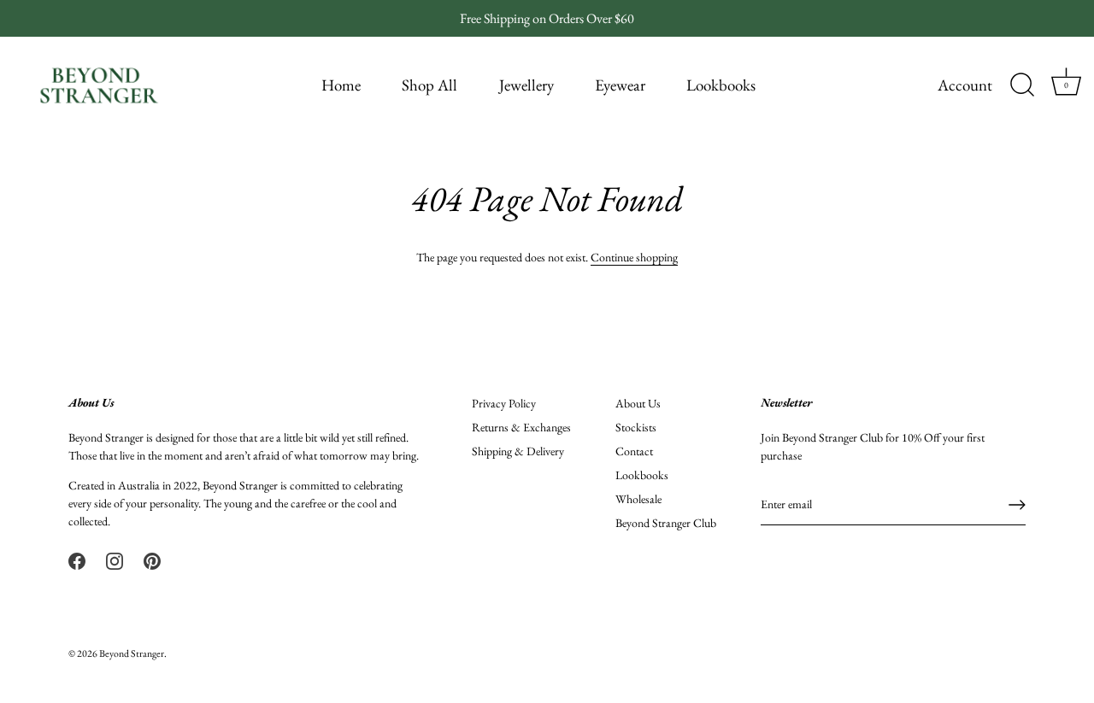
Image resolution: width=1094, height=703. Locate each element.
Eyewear (620, 85)
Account (965, 85)
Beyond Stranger (131, 653)
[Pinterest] (152, 559)
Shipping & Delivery (518, 451)
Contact (634, 451)
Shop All (429, 85)
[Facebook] (76, 559)
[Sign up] (1017, 504)
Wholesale (638, 499)
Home (341, 85)
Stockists (635, 427)
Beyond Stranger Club (665, 522)
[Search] (1022, 85)
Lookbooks (721, 85)
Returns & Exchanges (521, 427)
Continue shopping (634, 257)
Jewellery (526, 85)
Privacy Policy (504, 403)
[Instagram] (114, 559)
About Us (638, 403)
